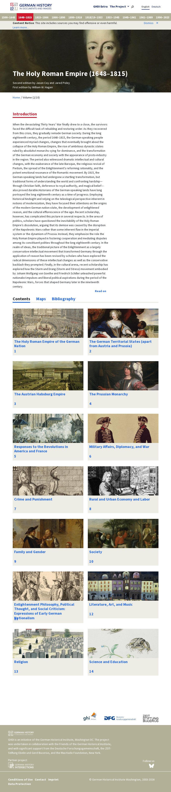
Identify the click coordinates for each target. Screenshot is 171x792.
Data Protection (19, 784)
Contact (40, 779)
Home (16, 97)
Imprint (53, 779)
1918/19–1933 (94, 17)
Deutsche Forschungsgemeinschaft (77, 748)
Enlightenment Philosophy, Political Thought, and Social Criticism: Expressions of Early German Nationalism (44, 611)
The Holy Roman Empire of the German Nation (46, 343)
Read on (100, 291)
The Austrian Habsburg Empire (39, 394)
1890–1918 (75, 17)
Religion (21, 661)
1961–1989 (146, 17)
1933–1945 (112, 17)
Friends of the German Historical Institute (85, 744)
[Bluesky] (151, 765)
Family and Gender (30, 551)
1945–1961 (129, 17)
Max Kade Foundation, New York (80, 753)
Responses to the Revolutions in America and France (41, 449)
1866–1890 (58, 17)
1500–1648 (8, 17)
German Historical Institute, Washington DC (66, 740)
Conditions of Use (20, 779)
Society (95, 551)
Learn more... (21, 27)
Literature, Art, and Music (111, 604)
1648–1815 (25, 17)
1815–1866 (41, 17)
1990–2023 (162, 17)
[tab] (21, 298)
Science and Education (108, 661)
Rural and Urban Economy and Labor (119, 499)
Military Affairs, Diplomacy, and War (119, 446)
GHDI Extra (100, 6)
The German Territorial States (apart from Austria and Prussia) (120, 343)
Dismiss (151, 23)
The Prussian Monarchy (108, 394)
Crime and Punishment (33, 499)
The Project (118, 6)
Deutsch (156, 6)
